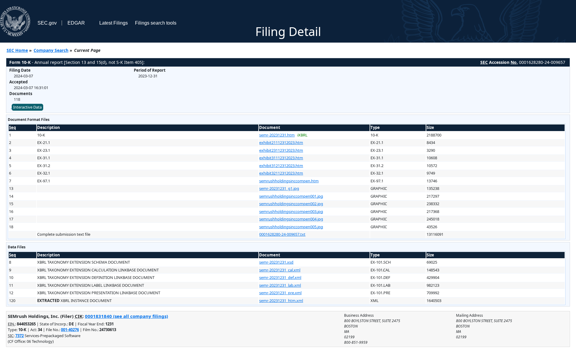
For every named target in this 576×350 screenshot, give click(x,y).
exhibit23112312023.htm (281, 150)
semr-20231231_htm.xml (281, 300)
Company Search (51, 50)
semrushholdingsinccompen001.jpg (291, 196)
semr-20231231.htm (277, 135)
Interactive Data (27, 107)
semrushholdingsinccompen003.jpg (291, 211)
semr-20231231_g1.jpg (279, 188)
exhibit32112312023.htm (281, 173)
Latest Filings (113, 22)
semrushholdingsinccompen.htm (289, 181)
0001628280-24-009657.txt (282, 234)
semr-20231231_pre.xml (280, 292)
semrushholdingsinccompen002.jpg (291, 203)
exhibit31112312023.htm (281, 157)
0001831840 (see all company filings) (126, 316)
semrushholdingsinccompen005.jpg (291, 226)
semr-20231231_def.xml (280, 277)
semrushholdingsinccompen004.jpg (291, 219)
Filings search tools (155, 22)
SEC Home (17, 50)
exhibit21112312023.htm (281, 142)
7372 (19, 335)
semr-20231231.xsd (276, 262)
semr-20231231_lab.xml (280, 285)
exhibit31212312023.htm (281, 165)
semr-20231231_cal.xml (279, 270)
